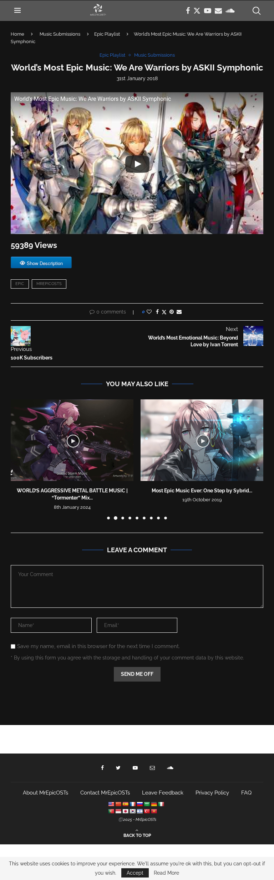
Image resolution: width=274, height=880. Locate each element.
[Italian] (161, 804)
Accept (135, 873)
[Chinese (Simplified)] (118, 804)
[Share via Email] (179, 312)
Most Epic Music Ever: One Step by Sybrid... (202, 490)
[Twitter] (197, 10)
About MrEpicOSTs (45, 793)
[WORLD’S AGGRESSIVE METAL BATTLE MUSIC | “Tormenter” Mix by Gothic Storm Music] (72, 440)
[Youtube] (207, 10)
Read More (166, 872)
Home (17, 34)
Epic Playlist (107, 34)
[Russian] (139, 804)
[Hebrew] (139, 811)
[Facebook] (188, 10)
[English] (111, 804)
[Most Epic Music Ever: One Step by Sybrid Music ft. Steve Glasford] (202, 440)
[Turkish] (146, 811)
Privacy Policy (212, 793)
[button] (20, 459)
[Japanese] (125, 811)
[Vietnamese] (154, 811)
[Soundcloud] (230, 10)
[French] (132, 804)
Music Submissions (60, 34)
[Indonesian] (118, 811)
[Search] (256, 10)
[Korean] (132, 811)
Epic (19, 283)
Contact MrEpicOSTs (105, 793)
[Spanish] (125, 804)
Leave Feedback (162, 793)
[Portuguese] (111, 811)
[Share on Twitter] (164, 312)
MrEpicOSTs (49, 283)
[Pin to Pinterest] (171, 312)
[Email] (218, 10)
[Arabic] (146, 804)
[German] (154, 804)
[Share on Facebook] (157, 312)
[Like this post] (149, 312)
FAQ (246, 793)
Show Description (45, 263)
